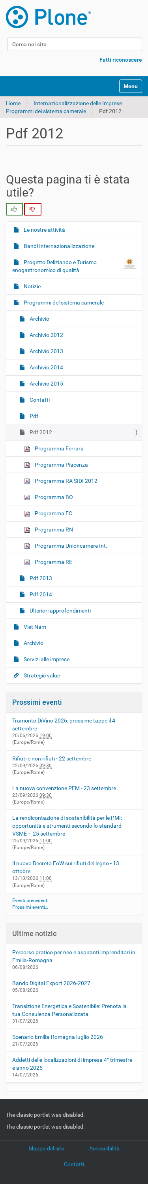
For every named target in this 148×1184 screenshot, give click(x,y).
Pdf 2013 (40, 578)
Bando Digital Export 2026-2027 (51, 983)
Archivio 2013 (45, 351)
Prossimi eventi (37, 702)
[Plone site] (48, 17)
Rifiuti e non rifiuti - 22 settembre (51, 758)
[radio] (14, 209)
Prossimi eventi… (30, 907)
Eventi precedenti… (32, 900)
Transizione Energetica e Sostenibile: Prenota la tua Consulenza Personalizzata (69, 1010)
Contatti (39, 400)
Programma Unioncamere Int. (70, 546)
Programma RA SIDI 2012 (65, 481)
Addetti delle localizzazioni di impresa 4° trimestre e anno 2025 (72, 1064)
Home (13, 103)
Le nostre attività (43, 230)
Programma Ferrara (59, 448)
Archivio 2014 (45, 367)
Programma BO (53, 497)
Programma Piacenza (61, 464)
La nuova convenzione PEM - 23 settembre (64, 788)
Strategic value (41, 675)
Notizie (31, 286)
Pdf (33, 416)
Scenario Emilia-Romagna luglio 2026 (57, 1037)
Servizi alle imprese (45, 659)
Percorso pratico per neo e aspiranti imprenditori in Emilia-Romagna (73, 956)
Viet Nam (34, 627)
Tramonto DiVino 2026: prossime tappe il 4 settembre (63, 724)
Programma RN (53, 529)
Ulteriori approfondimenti (59, 610)
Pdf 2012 (40, 432)
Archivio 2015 (45, 383)
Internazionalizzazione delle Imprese (78, 103)
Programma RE (53, 562)
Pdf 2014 (40, 594)
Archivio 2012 (45, 335)
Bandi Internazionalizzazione (58, 246)
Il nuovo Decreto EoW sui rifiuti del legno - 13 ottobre (65, 867)
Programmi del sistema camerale (46, 111)
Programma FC (53, 513)
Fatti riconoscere (120, 60)
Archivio (38, 319)
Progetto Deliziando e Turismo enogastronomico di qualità (54, 266)
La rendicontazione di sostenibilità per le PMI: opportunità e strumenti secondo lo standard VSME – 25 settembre (67, 826)
